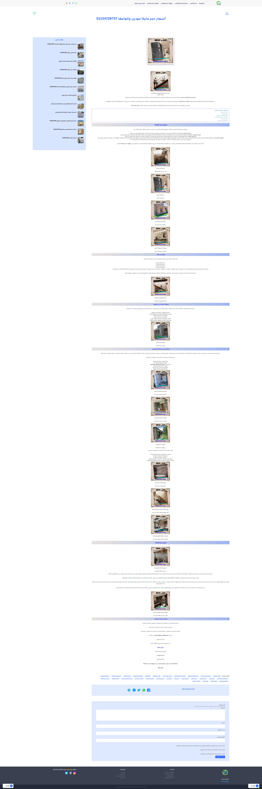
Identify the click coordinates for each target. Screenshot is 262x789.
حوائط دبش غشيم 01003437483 (68, 69)
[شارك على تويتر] (139, 690)
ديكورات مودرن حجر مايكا (127, 678)
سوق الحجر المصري (224, 681)
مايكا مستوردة (214, 681)
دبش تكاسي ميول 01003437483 (68, 52)
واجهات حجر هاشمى (153, 3)
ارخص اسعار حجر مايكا (223, 120)
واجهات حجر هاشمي (169, 774)
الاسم (223, 722)
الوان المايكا (147, 676)
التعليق (223, 708)
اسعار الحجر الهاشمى (181, 3)
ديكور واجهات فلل (160, 678)
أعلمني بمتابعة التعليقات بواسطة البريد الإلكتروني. (212, 749)
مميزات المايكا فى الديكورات (222, 115)
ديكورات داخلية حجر (139, 678)
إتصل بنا (122, 777)
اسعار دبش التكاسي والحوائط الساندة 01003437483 (63, 86)
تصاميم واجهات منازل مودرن (69, 95)
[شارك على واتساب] (144, 690)
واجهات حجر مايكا (196, 681)
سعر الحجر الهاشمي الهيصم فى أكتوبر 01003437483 (63, 120)
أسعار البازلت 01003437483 (69, 137)
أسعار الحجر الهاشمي (168, 777)
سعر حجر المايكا (224, 118)
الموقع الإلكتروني (221, 737)
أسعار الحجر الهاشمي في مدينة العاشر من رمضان (63, 103)
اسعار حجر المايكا (224, 112)
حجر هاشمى (193, 3)
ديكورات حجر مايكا (150, 678)
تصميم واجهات (170, 775)
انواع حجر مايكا (225, 113)
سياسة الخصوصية (120, 775)
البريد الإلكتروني (221, 729)
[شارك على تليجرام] (129, 690)
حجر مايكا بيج (194, 678)
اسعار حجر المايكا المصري (180, 676)
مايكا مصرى (205, 681)
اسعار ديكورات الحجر (167, 676)
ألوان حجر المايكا (216, 676)
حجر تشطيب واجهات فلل (162, 635)
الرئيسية (201, 3)
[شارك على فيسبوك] (148, 690)
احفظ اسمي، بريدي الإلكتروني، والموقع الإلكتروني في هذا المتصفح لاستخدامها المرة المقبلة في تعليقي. (200, 745)
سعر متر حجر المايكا (105, 678)
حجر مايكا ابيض (203, 678)
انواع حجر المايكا (127, 676)
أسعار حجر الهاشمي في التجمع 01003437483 (64, 129)
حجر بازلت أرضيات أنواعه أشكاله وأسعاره (65, 112)
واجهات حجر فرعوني (169, 772)
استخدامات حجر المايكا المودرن (221, 117)
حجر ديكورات (211, 678)
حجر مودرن (176, 678)
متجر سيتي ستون (140, 3)
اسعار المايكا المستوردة (193, 676)
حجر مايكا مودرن (185, 678)
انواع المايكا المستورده (138, 676)
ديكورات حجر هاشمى (167, 3)
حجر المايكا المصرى (105, 676)
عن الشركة (121, 774)
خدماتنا (122, 772)
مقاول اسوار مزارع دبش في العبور (67, 61)
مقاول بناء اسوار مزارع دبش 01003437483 (65, 78)
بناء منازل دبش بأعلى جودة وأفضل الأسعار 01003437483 (61, 44)
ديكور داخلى (169, 678)
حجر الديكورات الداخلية (116, 676)
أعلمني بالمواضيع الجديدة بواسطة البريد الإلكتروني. (212, 753)
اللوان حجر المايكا (156, 676)
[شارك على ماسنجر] (134, 690)
